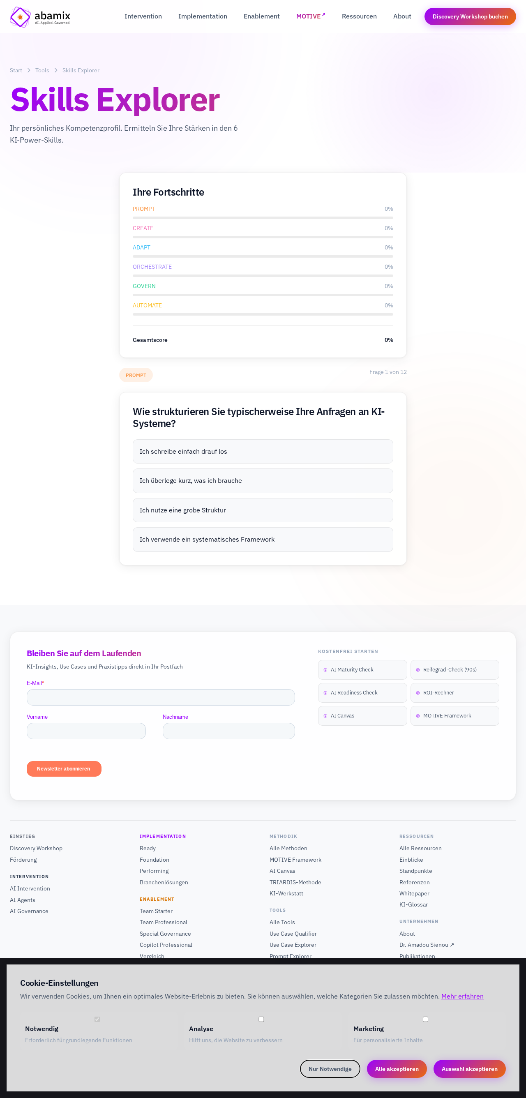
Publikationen (417, 956)
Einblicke (411, 859)
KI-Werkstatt (286, 893)
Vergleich (152, 956)
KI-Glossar (413, 904)
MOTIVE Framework (443, 715)
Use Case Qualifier (293, 933)
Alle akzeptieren (397, 1069)
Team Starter (156, 911)
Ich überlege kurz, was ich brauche (191, 480)
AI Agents (22, 900)
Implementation (202, 16)
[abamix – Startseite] (41, 16)
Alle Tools (282, 922)
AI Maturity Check (348, 669)
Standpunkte (415, 870)
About (402, 16)
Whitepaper (414, 893)
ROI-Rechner (435, 692)
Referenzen (414, 882)
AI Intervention (30, 888)
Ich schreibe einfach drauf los (183, 451)
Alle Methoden (288, 848)
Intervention (143, 16)
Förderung (23, 859)
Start (16, 70)
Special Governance (165, 933)
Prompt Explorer (290, 956)
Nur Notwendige (330, 1069)
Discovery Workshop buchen (470, 16)
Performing (154, 870)
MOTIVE (310, 16)
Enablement (262, 16)
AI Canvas (338, 715)
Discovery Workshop (36, 848)
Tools (42, 70)
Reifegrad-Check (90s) (446, 669)
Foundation (154, 859)
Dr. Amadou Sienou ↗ (426, 944)
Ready (148, 848)
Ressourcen (359, 16)
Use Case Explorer (293, 944)
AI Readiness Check (350, 692)
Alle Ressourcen (420, 848)
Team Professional (163, 922)
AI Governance (29, 911)
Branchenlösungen (164, 882)
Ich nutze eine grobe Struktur (183, 510)
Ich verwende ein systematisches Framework (207, 539)
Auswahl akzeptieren (470, 1069)
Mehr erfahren (462, 996)
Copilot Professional (166, 944)
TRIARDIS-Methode (295, 882)
